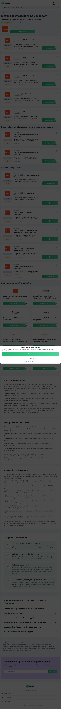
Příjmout (30, 354)
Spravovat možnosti (30, 358)
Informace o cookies (29, 361)
